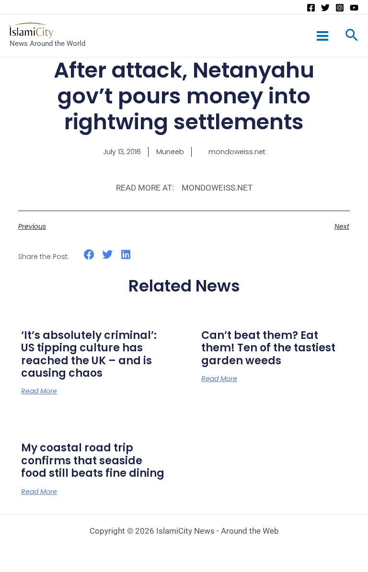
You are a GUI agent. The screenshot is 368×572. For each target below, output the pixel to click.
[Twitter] (325, 7)
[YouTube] (354, 7)
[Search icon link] (351, 37)
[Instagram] (339, 7)
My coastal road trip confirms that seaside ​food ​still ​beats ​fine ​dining (92, 460)
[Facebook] (311, 7)
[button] (88, 254)
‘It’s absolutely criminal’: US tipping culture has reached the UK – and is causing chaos (89, 354)
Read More (39, 391)
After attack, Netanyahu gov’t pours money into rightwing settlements (184, 96)
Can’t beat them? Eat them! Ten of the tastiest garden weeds (268, 348)
